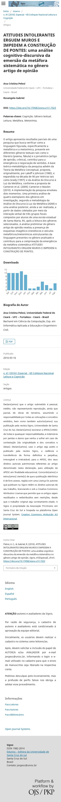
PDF (10, 341)
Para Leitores (11, 704)
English (9, 588)
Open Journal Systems (17, 729)
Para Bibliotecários (14, 714)
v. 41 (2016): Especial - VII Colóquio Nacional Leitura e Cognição (30, 16)
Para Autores (11, 709)
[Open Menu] (3, 3)
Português (11, 598)
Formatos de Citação (16, 567)
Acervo (16, 11)
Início (6, 11)
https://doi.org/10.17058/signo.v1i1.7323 (32, 107)
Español (9, 593)
